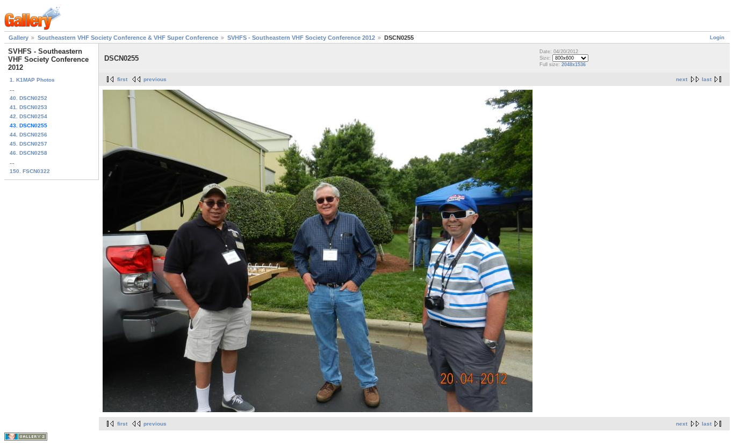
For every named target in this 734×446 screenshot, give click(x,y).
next (681, 79)
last (706, 79)
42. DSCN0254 (28, 116)
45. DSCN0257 (28, 144)
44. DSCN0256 (28, 135)
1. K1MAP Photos (32, 80)
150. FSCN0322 (30, 171)
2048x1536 (574, 64)
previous (155, 79)
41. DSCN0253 (28, 107)
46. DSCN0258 (28, 153)
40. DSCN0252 (28, 98)
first (122, 79)
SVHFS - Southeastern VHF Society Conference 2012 (301, 37)
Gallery (18, 37)
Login (717, 37)
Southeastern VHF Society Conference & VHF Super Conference (128, 37)
